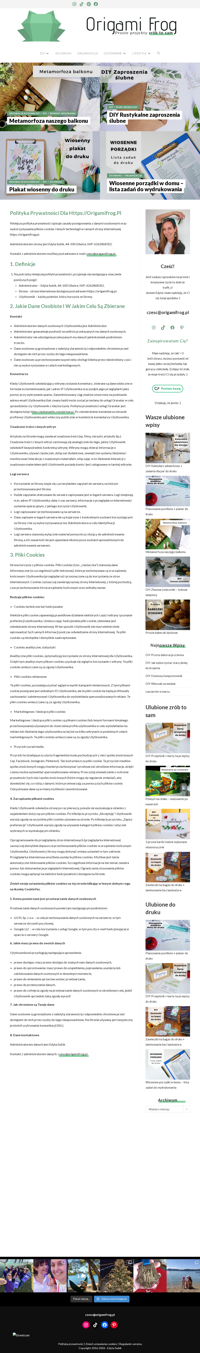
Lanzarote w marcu (158, 691)
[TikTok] (163, 327)
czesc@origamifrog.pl (100, 253)
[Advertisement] (168, 1180)
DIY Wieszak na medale (161, 683)
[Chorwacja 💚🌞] (183, 1276)
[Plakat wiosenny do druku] (50, 165)
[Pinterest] (89, 4)
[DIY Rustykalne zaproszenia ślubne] (150, 97)
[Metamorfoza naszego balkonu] (50, 97)
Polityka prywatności (70, 1344)
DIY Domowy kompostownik (164, 676)
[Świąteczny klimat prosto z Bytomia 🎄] (116, 1276)
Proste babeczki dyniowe (162, 632)
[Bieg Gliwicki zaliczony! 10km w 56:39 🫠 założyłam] (150, 1276)
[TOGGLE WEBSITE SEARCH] (158, 53)
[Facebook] (96, 4)
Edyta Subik (114, 1348)
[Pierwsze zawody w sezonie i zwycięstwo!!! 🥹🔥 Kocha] (50, 1276)
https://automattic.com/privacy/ (52, 411)
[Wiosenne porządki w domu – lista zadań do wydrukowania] (150, 165)
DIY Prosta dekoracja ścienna (165, 655)
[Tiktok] (81, 4)
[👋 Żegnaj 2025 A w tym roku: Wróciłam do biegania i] (83, 1276)
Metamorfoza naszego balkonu (166, 552)
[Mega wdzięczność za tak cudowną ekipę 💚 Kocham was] (16, 1276)
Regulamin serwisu (130, 1344)
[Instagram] (74, 4)
